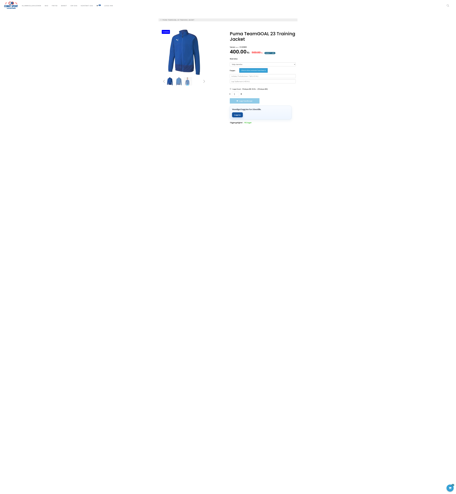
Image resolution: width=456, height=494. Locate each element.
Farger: (232, 70)
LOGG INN (108, 6)
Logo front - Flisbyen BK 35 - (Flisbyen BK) (250, 89)
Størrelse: (234, 59)
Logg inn (237, 115)
